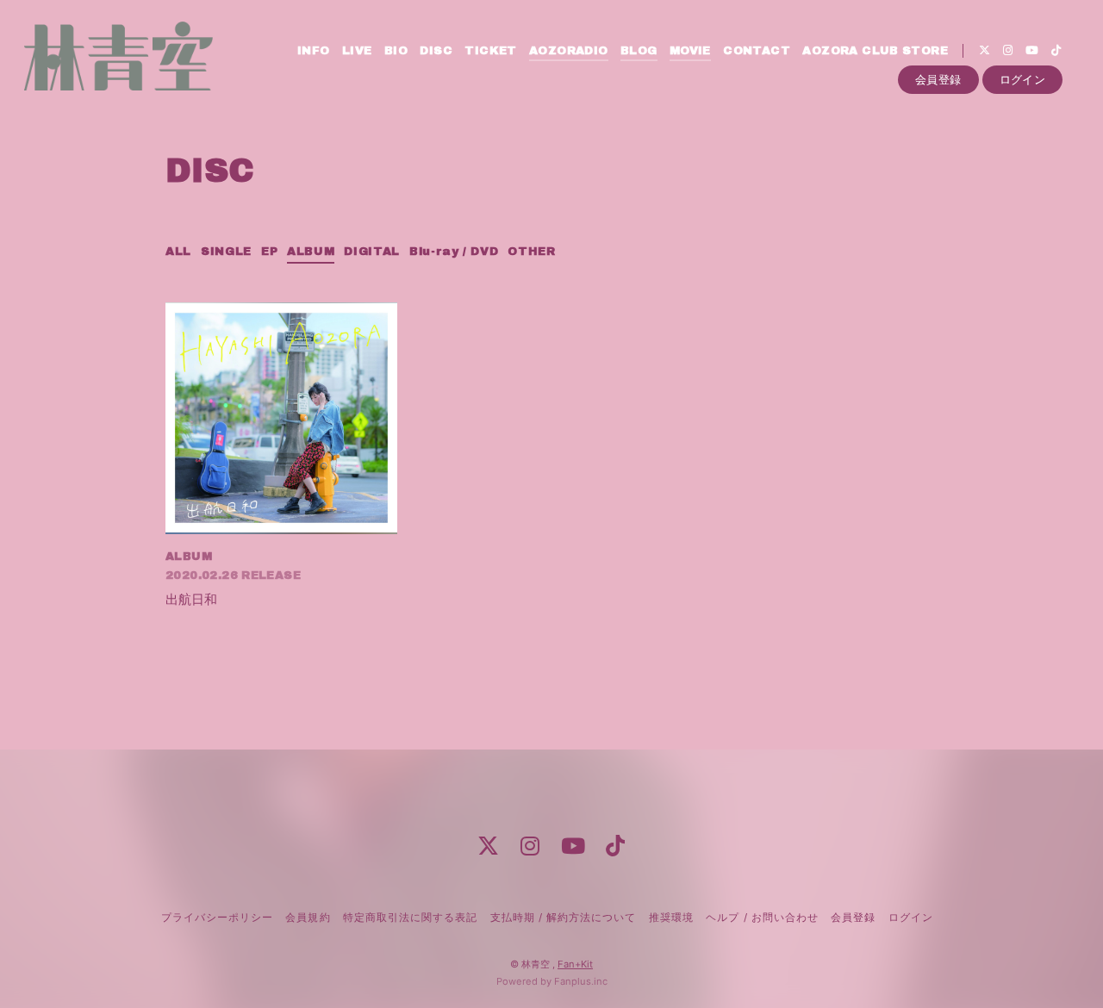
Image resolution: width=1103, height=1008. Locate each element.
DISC (436, 51)
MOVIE (690, 51)
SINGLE (226, 252)
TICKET (490, 51)
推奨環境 (671, 917)
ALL (178, 252)
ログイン (1023, 79)
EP (269, 252)
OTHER (531, 252)
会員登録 (938, 79)
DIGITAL (372, 252)
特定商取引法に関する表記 (410, 917)
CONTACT (756, 51)
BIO (396, 51)
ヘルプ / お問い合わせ (762, 917)
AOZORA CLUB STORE (875, 51)
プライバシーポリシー (217, 917)
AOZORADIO (568, 51)
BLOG (638, 51)
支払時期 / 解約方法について (563, 917)
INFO (313, 51)
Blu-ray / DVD (453, 252)
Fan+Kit (575, 964)
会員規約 (307, 917)
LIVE (357, 51)
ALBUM (310, 252)
